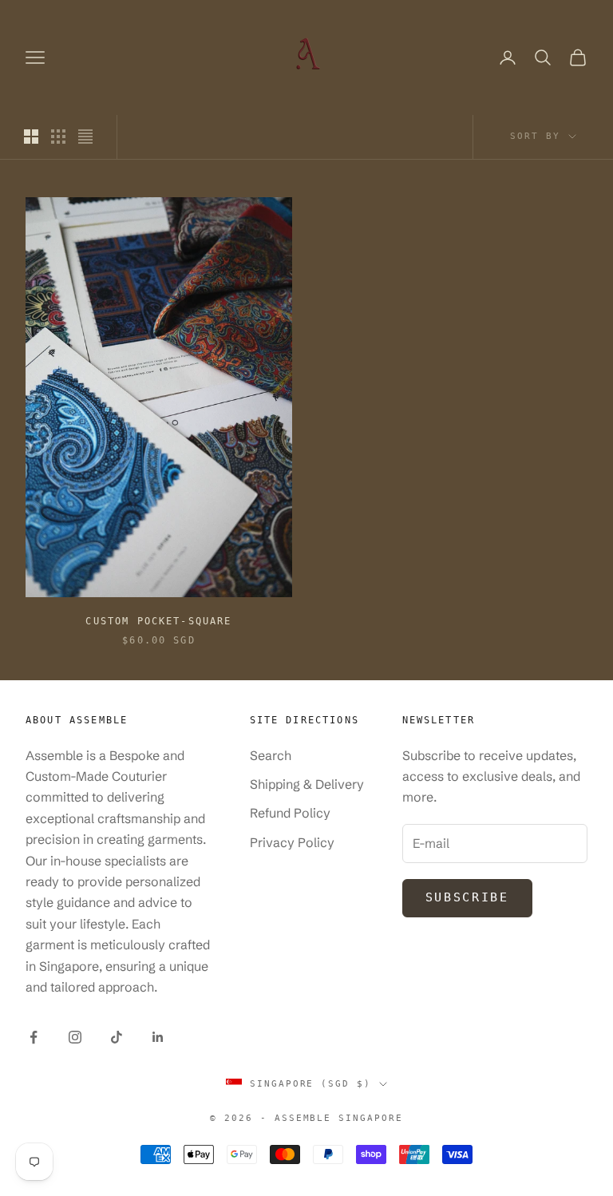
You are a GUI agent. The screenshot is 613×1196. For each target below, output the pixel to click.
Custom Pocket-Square (158, 621)
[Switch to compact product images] (85, 136)
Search (270, 755)
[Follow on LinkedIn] (158, 1037)
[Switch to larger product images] (31, 136)
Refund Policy (290, 813)
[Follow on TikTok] (117, 1037)
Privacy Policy (292, 842)
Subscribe (467, 897)
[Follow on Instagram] (75, 1037)
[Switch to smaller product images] (58, 136)
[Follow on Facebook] (34, 1037)
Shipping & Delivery (307, 784)
